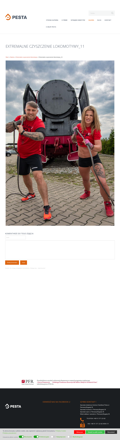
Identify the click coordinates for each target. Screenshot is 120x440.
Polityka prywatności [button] (9, 433)
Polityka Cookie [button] (61, 431)
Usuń (23, 262)
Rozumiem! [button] (111, 432)
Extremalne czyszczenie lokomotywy (26, 57)
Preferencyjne (44, 437)
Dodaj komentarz (12, 262)
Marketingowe (78, 437)
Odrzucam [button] (79, 432)
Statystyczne (61, 437)
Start (7, 57)
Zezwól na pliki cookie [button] (95, 432)
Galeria (12, 57)
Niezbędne (28, 437)
